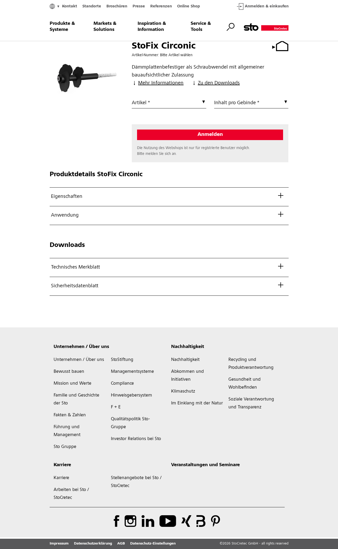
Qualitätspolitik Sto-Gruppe (130, 423)
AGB (121, 544)
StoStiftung (122, 359)
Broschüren (116, 6)
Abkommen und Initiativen (187, 375)
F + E (116, 407)
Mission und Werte (72, 383)
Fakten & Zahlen (70, 415)
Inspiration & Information (152, 26)
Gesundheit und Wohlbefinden (244, 383)
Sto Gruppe (65, 447)
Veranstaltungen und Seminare (205, 465)
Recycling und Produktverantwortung (251, 363)
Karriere (62, 465)
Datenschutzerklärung (93, 544)
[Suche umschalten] (230, 27)
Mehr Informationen (161, 83)
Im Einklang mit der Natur (197, 403)
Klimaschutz (183, 391)
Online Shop (188, 6)
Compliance (122, 383)
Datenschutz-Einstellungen (153, 544)
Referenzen (161, 6)
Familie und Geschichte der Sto (76, 399)
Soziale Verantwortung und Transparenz (251, 403)
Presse (139, 6)
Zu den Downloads (219, 83)
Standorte (91, 6)
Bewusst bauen (69, 371)
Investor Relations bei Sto (136, 439)
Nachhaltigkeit (187, 347)
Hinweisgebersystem (131, 395)
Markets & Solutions (104, 26)
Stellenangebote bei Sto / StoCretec (136, 482)
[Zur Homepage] (266, 27)
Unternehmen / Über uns (81, 347)
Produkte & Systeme (62, 26)
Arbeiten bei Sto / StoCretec (71, 494)
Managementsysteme (132, 371)
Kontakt (69, 6)
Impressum (59, 544)
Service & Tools (201, 26)
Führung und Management (67, 431)
